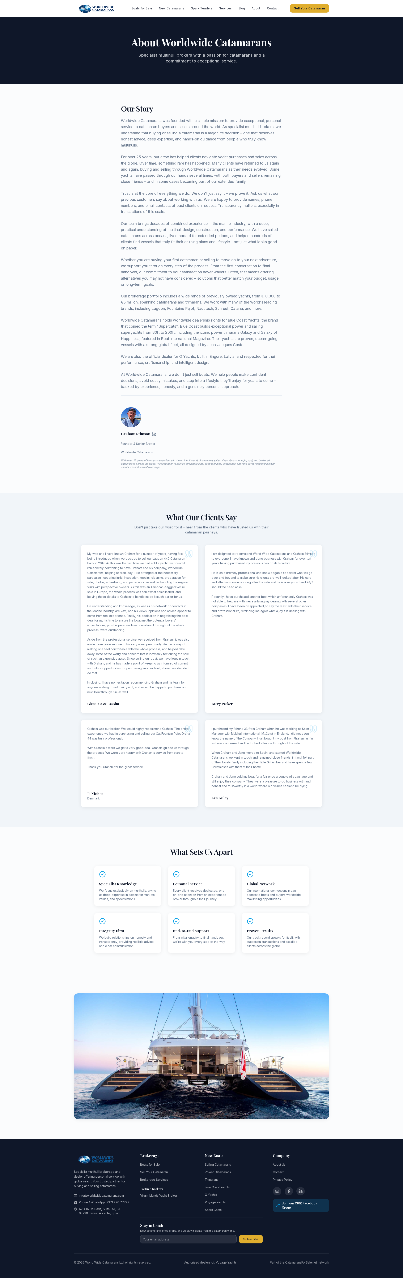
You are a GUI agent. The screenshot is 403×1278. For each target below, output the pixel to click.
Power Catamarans (218, 1172)
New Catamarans (171, 8)
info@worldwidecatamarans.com (101, 1195)
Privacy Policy (282, 1179)
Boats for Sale (141, 8)
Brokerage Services (154, 1179)
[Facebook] (289, 1191)
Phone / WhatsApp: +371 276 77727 (104, 1202)
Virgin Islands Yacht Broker (158, 1195)
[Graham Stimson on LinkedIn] (154, 434)
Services (225, 8)
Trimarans (211, 1179)
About (256, 8)
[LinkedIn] (300, 1191)
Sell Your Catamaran (309, 8)
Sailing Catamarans (218, 1164)
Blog (241, 8)
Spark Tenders (201, 8)
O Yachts (211, 1194)
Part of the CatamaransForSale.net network (299, 1262)
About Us (279, 1164)
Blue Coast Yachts (217, 1187)
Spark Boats (213, 1210)
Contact (273, 8)
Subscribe (251, 1239)
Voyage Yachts (215, 1202)
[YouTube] (277, 1191)
